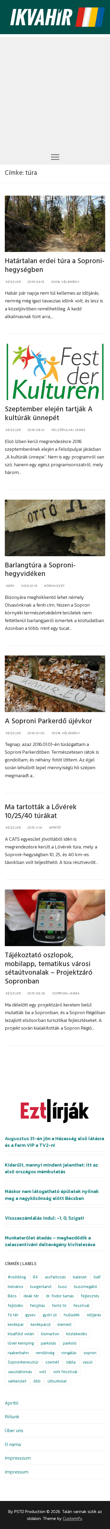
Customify (72, 1518)
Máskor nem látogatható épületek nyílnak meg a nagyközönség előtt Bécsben (52, 1195)
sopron (90, 1353)
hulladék (72, 1315)
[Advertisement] (55, 92)
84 (35, 1277)
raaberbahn (18, 1353)
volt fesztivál (65, 1372)
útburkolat (57, 1381)
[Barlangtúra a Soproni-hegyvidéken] (55, 528)
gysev (30, 1315)
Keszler (13, 281)
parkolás (48, 1343)
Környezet (54, 585)
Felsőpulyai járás (67, 429)
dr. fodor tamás (60, 1296)
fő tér (13, 1315)
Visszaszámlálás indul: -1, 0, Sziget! (44, 1218)
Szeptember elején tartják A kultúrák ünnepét (49, 413)
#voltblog (17, 1277)
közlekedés (76, 1334)
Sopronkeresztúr (23, 1362)
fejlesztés (90, 1296)
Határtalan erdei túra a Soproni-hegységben (54, 265)
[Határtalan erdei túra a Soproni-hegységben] (55, 224)
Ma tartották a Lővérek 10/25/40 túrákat (41, 811)
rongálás (69, 1353)
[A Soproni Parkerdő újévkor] (55, 683)
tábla (71, 1362)
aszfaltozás (55, 1277)
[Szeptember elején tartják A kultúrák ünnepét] (55, 372)
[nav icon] (55, 157)
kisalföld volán (21, 1334)
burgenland (40, 1286)
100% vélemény (65, 281)
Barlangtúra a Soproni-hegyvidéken (40, 570)
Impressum (16, 1471)
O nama (13, 1444)
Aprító (54, 827)
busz (62, 1286)
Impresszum (18, 1457)
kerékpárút (41, 1324)
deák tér (31, 1296)
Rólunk (12, 1416)
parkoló (70, 1343)
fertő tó (59, 1305)
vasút (87, 1362)
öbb (37, 1381)
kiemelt (65, 1324)
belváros (15, 1286)
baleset (80, 1277)
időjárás (94, 1315)
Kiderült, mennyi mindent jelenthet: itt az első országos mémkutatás (51, 1168)
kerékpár (16, 1324)
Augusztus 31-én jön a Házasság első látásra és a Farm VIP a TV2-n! (54, 1142)
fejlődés (15, 1305)
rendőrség (45, 1353)
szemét (52, 1362)
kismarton (50, 1334)
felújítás (37, 1305)
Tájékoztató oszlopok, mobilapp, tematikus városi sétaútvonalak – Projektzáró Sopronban (48, 968)
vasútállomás (20, 1372)
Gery (10, 585)
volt (42, 1372)
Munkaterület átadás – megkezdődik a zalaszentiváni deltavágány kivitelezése (50, 1241)
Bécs (12, 1296)
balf (97, 1277)
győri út (50, 1315)
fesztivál (81, 1305)
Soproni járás (65, 993)
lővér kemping (21, 1343)
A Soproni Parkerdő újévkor (48, 721)
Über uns (14, 1430)
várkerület (17, 1381)
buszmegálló (85, 1286)
